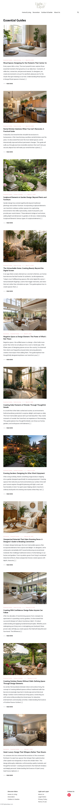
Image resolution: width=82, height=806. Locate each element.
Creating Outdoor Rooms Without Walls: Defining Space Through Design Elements (24, 682)
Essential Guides (7, 60)
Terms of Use (42, 802)
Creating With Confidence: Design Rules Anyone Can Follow (23, 611)
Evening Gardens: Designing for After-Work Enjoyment (24, 473)
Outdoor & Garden (47, 12)
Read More (10, 83)
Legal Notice (42, 797)
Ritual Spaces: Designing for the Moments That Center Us (25, 63)
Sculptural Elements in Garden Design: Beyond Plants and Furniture (25, 198)
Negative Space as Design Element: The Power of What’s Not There (24, 337)
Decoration (36, 12)
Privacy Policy (42, 799)
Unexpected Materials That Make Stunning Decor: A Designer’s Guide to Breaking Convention (23, 540)
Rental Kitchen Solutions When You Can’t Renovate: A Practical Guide (23, 130)
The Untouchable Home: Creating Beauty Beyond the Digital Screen (23, 269)
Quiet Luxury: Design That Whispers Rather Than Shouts (24, 752)
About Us (57, 12)
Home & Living (26, 12)
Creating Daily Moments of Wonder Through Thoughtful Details (24, 406)
